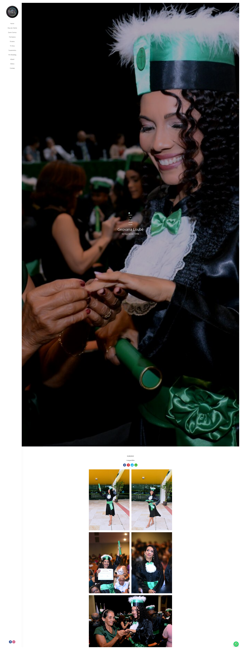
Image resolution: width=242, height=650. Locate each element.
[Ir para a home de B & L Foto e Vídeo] (12, 12)
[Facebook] (10, 642)
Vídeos (12, 64)
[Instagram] (14, 642)
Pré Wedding (12, 55)
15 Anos (12, 46)
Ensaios (12, 41)
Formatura (12, 37)
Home (12, 23)
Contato (12, 68)
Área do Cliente (12, 28)
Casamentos (12, 50)
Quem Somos (12, 32)
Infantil (12, 59)
